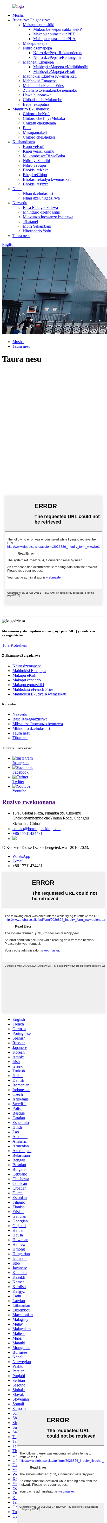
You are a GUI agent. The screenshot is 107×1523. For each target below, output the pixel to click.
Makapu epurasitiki (38, 24)
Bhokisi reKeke (36, 170)
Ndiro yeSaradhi (36, 160)
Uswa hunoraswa (37, 95)
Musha (18, 15)
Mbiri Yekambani (37, 226)
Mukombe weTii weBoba (44, 156)
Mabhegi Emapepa (38, 62)
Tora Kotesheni (14, 645)
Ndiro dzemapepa (37, 48)
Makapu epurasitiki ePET (54, 34)
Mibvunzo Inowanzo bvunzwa (48, 217)
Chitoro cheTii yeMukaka (44, 118)
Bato (27, 128)
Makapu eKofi (24, 675)
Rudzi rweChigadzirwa (31, 20)
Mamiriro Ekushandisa (31, 109)
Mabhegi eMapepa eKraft (54, 71)
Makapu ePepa (35, 43)
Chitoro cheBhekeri (39, 137)
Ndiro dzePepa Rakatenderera (57, 53)
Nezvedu (19, 203)
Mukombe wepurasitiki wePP (57, 29)
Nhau (17, 189)
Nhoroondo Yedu (37, 231)
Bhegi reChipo (35, 174)
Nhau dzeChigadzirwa (41, 198)
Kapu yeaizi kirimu (38, 151)
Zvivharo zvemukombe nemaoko (50, 90)
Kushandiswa (23, 142)
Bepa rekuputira (36, 104)
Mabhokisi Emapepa (40, 81)
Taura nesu (21, 235)
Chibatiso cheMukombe (42, 99)
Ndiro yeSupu (34, 165)
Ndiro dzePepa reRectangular (57, 57)
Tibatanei (30, 221)
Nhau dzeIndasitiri (38, 193)
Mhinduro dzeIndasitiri (41, 212)
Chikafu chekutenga (39, 123)
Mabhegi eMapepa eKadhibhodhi (60, 67)
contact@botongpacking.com (36, 828)
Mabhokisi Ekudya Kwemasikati (50, 76)
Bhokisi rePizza (36, 184)
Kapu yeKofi (33, 146)
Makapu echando (26, 680)
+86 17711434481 (27, 833)
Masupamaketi (35, 132)
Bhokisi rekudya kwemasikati (47, 179)
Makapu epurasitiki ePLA (54, 38)
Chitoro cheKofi (36, 113)
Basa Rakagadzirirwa (40, 207)
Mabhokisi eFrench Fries (43, 85)
